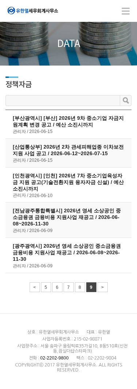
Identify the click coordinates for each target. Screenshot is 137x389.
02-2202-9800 (54, 358)
